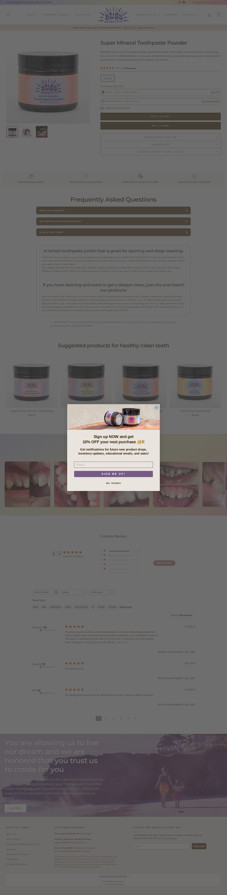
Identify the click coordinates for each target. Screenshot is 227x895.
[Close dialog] (156, 407)
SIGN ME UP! (113, 474)
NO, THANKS (113, 483)
